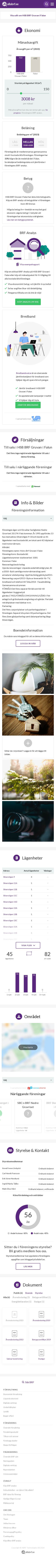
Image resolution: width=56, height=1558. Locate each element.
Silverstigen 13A (10, 908)
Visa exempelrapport (30, 264)
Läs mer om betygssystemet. (20, 219)
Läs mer (28, 1266)
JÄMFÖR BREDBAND (28, 405)
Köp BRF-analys (10, 1486)
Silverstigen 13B (10, 914)
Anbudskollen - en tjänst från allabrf (18, 1490)
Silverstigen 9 (9, 877)
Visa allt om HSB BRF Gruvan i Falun (28, 15)
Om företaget (9, 1514)
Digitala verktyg (10, 1403)
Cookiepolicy (8, 1536)
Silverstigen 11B (10, 889)
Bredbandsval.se (24, 373)
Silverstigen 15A (10, 927)
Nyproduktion (9, 1469)
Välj (5, 518)
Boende (28, 1293)
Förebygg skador (10, 1440)
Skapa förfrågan (10, 1445)
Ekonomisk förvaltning (12, 1394)
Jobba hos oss (9, 1523)
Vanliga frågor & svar (12, 1499)
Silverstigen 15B (10, 933)
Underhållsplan (9, 1407)
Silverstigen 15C (10, 939)
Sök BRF (29, 1382)
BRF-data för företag (12, 1494)
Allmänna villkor (9, 1527)
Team (5, 1519)
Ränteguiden (8, 1461)
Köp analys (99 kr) (28, 302)
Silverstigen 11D (10, 902)
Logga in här (28, 643)
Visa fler (26, 945)
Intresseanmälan (10, 1474)
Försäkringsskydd (10, 1432)
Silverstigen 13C (10, 920)
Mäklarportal (8, 1503)
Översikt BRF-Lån (10, 1456)
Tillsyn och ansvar (10, 1436)
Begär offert (8, 1416)
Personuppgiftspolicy (12, 1532)
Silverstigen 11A (10, 883)
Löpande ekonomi (10, 1398)
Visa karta (28, 1047)
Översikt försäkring (11, 1427)
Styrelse (39, 1293)
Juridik (6, 1411)
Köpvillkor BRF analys (12, 1540)
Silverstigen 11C (10, 895)
